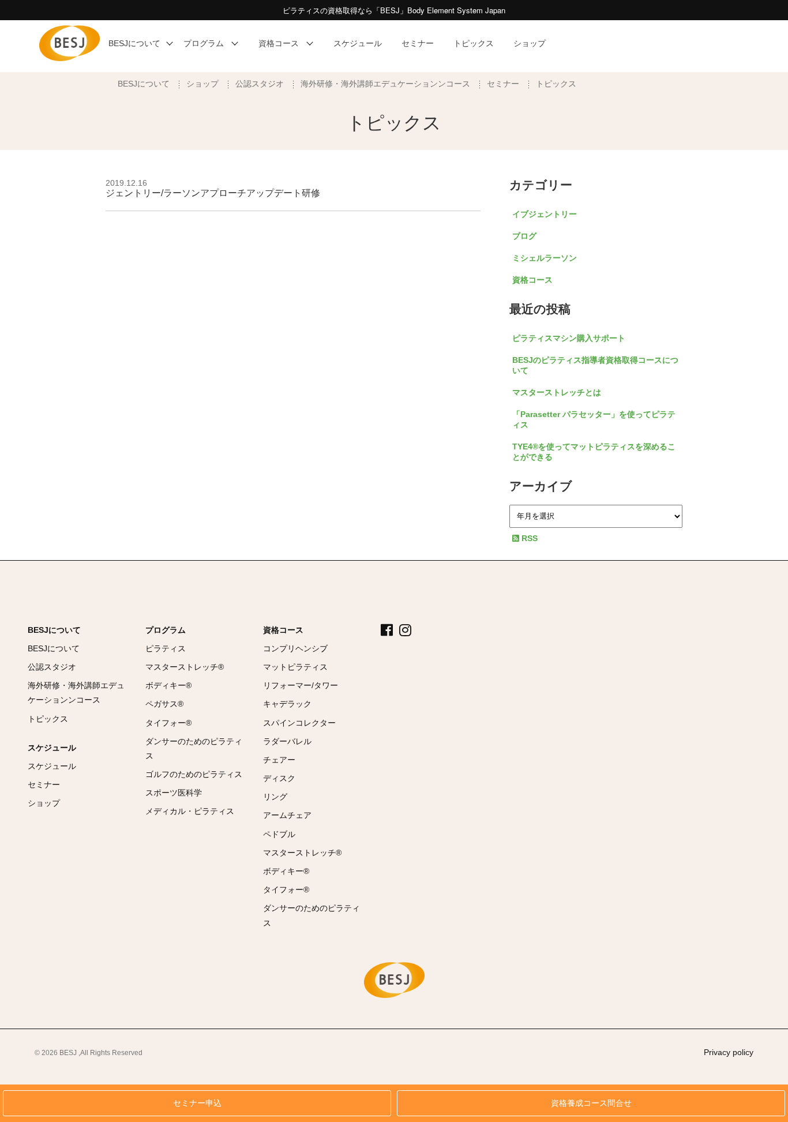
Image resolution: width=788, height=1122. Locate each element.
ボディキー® (168, 685)
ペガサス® (164, 703)
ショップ (202, 83)
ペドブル (279, 834)
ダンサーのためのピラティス (193, 748)
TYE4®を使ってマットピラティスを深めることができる (594, 451)
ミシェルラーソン (544, 257)
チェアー (279, 759)
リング (275, 796)
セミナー (503, 83)
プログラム (165, 630)
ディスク (279, 778)
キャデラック (287, 703)
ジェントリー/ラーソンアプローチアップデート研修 (213, 193)
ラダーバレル (287, 741)
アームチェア (287, 815)
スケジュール (52, 747)
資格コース (532, 279)
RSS (528, 538)
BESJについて (144, 83)
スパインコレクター (299, 722)
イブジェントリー (544, 214)
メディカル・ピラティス (189, 811)
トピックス (556, 83)
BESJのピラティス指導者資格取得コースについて (595, 365)
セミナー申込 (197, 1103)
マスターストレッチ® (184, 666)
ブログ (524, 236)
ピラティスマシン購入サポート (568, 338)
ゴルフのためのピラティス (193, 774)
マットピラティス (295, 666)
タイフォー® (168, 722)
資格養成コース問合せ (591, 1103)
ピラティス (165, 648)
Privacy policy (728, 1052)
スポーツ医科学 (173, 792)
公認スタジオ (259, 83)
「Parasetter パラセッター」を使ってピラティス (594, 419)
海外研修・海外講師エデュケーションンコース (385, 83)
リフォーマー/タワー (300, 685)
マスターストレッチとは (556, 392)
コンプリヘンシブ (295, 648)
